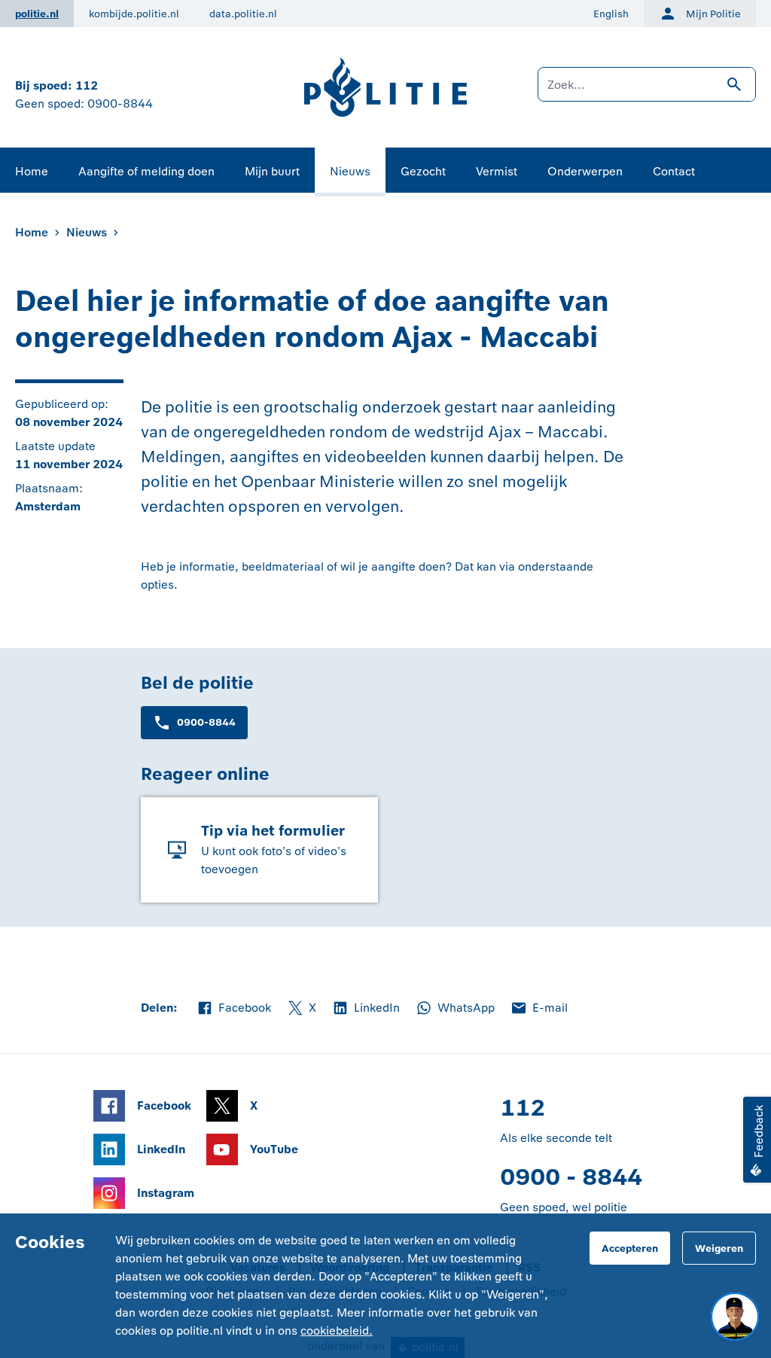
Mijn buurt (272, 171)
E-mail (539, 1008)
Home (31, 171)
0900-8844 (120, 103)
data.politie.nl (243, 14)
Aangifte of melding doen (146, 171)
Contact (674, 171)
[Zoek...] (647, 92)
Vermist (496, 171)
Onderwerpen (585, 171)
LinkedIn (365, 1008)
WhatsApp (455, 1008)
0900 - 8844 (571, 1177)
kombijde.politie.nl (134, 14)
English (611, 14)
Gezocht (423, 171)
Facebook (233, 1008)
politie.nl (37, 14)
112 (86, 85)
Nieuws (350, 171)
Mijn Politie (713, 14)
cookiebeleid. (336, 1330)
